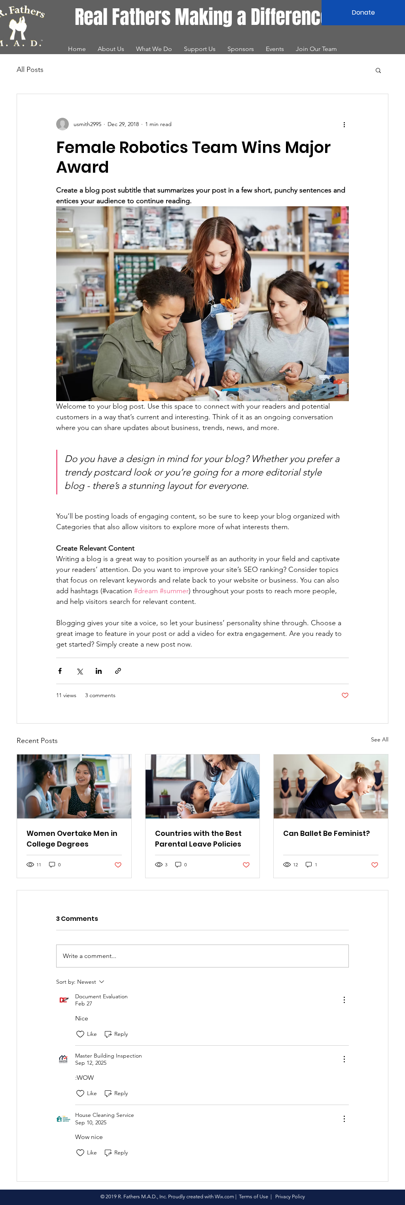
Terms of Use (253, 1196)
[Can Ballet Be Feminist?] (331, 786)
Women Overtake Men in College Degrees (71, 838)
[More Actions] (344, 1000)
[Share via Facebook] (60, 671)
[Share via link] (118, 671)
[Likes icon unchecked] (80, 1034)
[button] (378, 70)
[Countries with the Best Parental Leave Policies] (203, 786)
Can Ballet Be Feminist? (326, 833)
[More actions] (344, 124)
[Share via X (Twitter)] (79, 671)
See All (379, 739)
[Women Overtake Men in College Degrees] (74, 786)
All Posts (30, 69)
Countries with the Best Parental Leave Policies (198, 838)
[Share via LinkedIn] (98, 671)
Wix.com (224, 1196)
